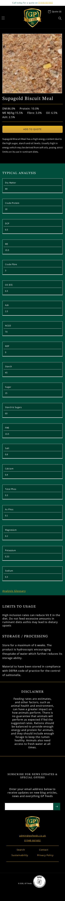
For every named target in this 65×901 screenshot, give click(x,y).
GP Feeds (28, 883)
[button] (59, 18)
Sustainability (20, 855)
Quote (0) (57, 11)
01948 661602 (45, 2)
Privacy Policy (45, 855)
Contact (43, 849)
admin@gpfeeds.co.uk (32, 835)
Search (21, 849)
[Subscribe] (56, 806)
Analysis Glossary (14, 591)
